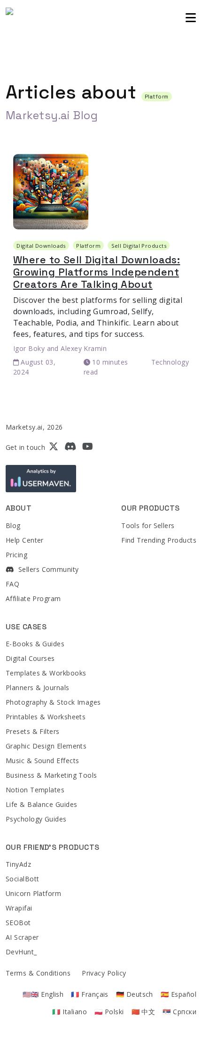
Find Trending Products (158, 540)
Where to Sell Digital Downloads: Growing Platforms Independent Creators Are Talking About (96, 272)
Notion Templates (35, 789)
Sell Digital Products (138, 245)
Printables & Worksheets (45, 716)
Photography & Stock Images (53, 702)
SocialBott (22, 878)
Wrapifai (19, 907)
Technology (170, 362)
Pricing (16, 554)
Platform (88, 245)
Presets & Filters (33, 731)
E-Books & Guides (35, 643)
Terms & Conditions (38, 972)
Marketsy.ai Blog (52, 115)
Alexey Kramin (84, 348)
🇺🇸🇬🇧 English (43, 994)
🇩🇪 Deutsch (134, 994)
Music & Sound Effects (42, 760)
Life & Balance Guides (41, 804)
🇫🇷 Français (90, 994)
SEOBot (18, 922)
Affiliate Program (33, 598)
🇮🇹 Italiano (69, 1011)
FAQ (12, 583)
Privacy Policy (104, 972)
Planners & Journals (38, 687)
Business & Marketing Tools (51, 775)
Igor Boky (29, 348)
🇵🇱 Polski (109, 1011)
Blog (13, 525)
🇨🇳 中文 (143, 1011)
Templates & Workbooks (46, 672)
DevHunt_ (21, 951)
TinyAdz (18, 864)
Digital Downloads (41, 245)
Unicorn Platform (33, 893)
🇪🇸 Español (178, 994)
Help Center (25, 540)
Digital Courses (30, 658)
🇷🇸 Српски (179, 1011)
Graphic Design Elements (46, 745)
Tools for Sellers (148, 525)
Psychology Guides (36, 818)
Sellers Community (47, 569)
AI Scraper (22, 937)
